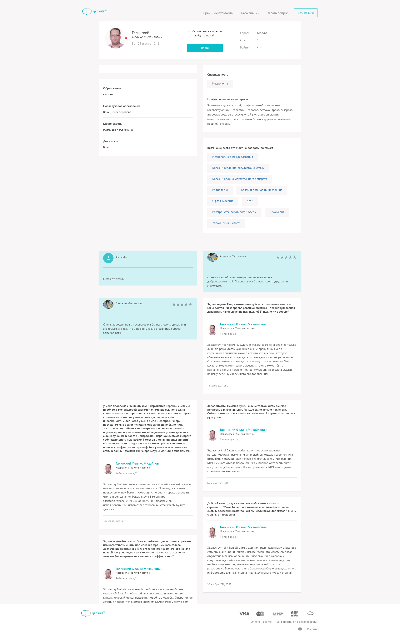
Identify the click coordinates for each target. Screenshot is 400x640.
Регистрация (306, 12)
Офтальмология (222, 201)
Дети (250, 201)
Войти (205, 48)
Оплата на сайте (261, 621)
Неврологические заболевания (232, 157)
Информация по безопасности (297, 621)
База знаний (250, 13)
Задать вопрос (277, 13)
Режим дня (277, 212)
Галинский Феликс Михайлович (243, 324)
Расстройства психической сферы (234, 212)
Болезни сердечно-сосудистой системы (238, 168)
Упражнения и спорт (226, 223)
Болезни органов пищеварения (261, 190)
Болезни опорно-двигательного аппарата (239, 179)
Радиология (220, 190)
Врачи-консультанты (218, 13)
